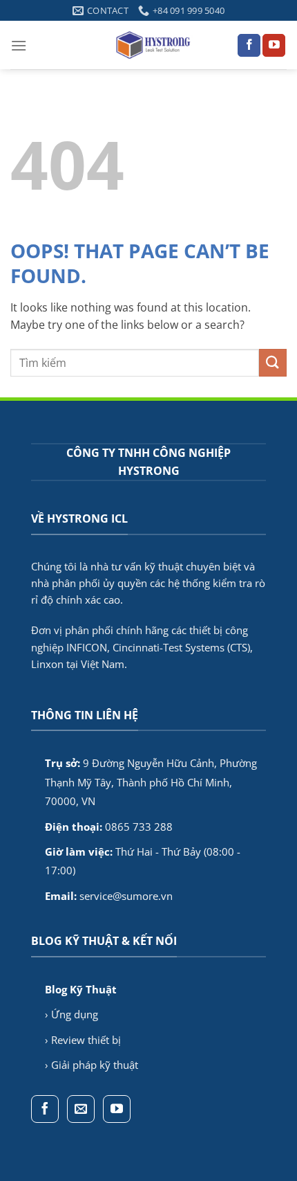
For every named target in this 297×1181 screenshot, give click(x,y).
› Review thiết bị (83, 1040)
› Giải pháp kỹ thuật (91, 1065)
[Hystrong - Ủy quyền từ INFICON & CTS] (154, 45)
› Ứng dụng (71, 1014)
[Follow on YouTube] (273, 45)
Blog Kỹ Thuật (81, 989)
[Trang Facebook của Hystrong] (249, 45)
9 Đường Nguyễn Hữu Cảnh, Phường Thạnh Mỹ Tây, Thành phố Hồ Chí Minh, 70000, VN (151, 782)
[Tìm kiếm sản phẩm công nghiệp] (273, 362)
